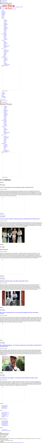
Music (5, 131)
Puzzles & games (7, 64)
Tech (5, 22)
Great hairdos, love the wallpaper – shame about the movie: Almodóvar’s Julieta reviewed (19, 377)
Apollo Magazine (5, 421)
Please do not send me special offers (7, 440)
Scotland (5, 39)
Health (5, 56)
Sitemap (3, 416)
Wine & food (6, 51)
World (5, 36)
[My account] (4, 99)
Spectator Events (4, 424)
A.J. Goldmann (2, 185)
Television (5, 46)
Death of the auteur (4, 249)
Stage (5, 47)
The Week (5, 144)
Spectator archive (5, 423)
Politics (5, 19)
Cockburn (5, 20)
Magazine (5, 23)
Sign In (2, 99)
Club (3, 16)
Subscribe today (4, 429)
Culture (5, 21)
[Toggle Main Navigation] (1, 7)
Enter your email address (4, 434)
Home (3, 10)
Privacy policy (4, 413)
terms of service (14, 442)
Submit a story (4, 407)
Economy (5, 38)
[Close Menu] (1, 101)
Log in (8, 433)
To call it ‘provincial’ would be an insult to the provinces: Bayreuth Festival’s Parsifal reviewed (20, 218)
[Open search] (0, 99)
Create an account (3, 433)
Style (5, 55)
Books (5, 42)
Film (5, 130)
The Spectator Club (5, 425)
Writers (3, 11)
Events (3, 15)
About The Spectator (5, 412)
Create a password (3, 436)
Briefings (3, 14)
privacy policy (21, 442)
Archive (3, 17)
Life (2, 48)
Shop (3, 18)
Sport (5, 54)
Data (5, 37)
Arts (4, 41)
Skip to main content (3, 0)
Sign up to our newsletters (6, 430)
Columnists (6, 59)
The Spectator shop (5, 422)
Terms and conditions (5, 414)
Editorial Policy (4, 408)
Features (5, 58)
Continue (1, 441)
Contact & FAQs (5, 405)
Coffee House (4, 33)
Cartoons (5, 63)
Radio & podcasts (7, 45)
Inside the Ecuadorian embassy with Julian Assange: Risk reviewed (14, 281)
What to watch (6, 50)
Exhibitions (6, 43)
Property (5, 53)
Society (5, 35)
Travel (5, 52)
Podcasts (3, 13)
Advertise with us (5, 406)
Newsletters (4, 12)
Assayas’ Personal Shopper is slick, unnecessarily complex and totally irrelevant (16, 187)
